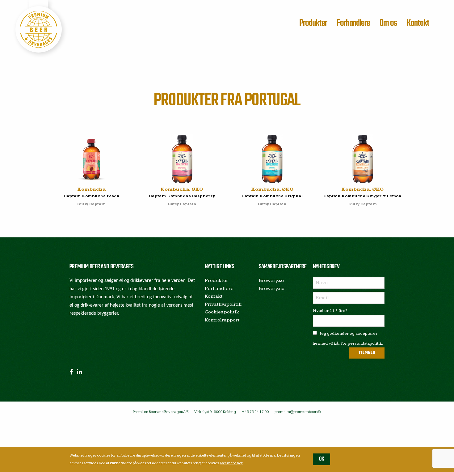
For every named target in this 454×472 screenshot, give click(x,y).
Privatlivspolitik (223, 304)
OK (321, 459)
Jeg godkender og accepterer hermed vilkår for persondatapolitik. (348, 338)
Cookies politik (222, 312)
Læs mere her (231, 463)
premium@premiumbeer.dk (298, 412)
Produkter (313, 23)
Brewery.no (271, 288)
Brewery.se (271, 280)
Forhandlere (353, 23)
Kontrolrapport (222, 320)
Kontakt (417, 23)
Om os (388, 23)
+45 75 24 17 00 (255, 412)
